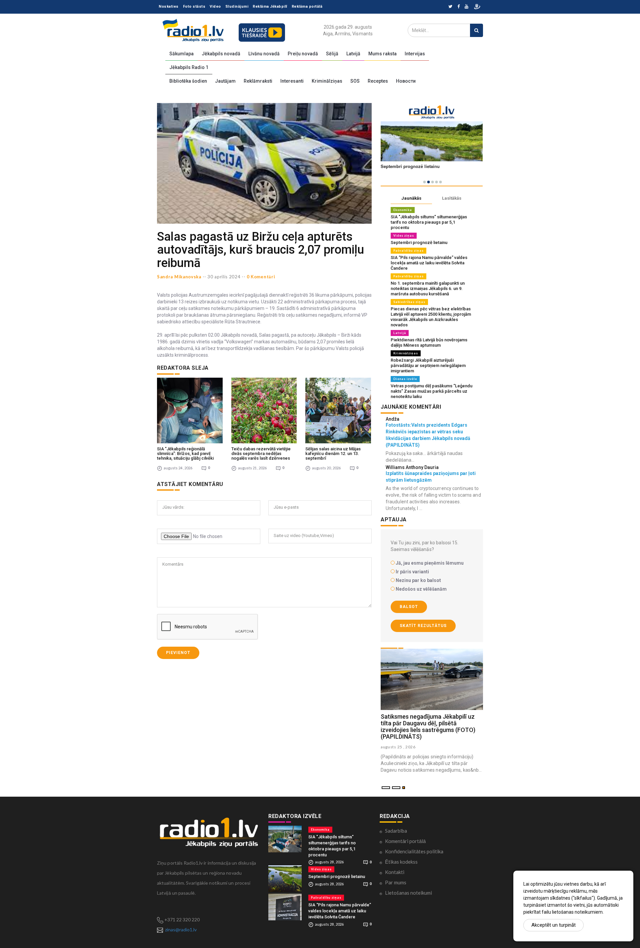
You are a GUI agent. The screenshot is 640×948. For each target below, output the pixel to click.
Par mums (395, 882)
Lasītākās (451, 198)
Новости (406, 81)
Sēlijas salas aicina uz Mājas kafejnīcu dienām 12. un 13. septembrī (333, 453)
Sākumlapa (181, 53)
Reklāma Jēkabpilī (270, 6)
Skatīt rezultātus (423, 625)
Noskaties (169, 6)
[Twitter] (450, 6)
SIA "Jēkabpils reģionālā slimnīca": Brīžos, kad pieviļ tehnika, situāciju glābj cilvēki (185, 453)
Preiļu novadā (303, 53)
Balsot (409, 606)
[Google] (466, 6)
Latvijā (353, 53)
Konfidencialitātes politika (414, 851)
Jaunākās (411, 198)
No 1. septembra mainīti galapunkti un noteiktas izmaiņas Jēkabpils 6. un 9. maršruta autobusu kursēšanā (428, 288)
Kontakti (394, 872)
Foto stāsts (194, 6)
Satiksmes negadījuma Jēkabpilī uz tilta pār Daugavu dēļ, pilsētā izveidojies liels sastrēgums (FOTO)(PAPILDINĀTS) (428, 726)
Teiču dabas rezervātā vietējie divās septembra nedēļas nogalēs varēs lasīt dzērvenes (261, 453)
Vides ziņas (403, 235)
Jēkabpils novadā (221, 53)
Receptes (378, 81)
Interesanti (292, 81)
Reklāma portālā (307, 6)
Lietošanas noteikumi (408, 893)
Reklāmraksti (258, 81)
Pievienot (178, 652)
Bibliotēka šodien (188, 81)
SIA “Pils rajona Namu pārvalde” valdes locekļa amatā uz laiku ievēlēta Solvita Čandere (429, 263)
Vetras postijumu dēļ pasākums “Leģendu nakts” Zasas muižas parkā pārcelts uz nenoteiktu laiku (431, 391)
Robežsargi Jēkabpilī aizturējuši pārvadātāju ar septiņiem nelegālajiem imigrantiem (428, 365)
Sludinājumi (237, 6)
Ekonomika (402, 210)
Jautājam (225, 81)
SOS (355, 81)
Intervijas (415, 53)
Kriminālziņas (327, 81)
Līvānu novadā (264, 53)
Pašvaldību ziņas (408, 250)
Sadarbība (396, 831)
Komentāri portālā (405, 841)
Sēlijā (332, 53)
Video (215, 6)
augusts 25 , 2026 (398, 746)
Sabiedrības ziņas (409, 302)
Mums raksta (382, 53)
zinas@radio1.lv (181, 929)
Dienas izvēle (405, 379)
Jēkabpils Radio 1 (188, 67)
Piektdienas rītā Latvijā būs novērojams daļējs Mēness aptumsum (429, 342)
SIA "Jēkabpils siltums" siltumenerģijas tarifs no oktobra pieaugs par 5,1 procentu (429, 222)
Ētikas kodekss (401, 862)
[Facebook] (458, 6)
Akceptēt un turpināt (553, 925)
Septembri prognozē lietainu (419, 242)
